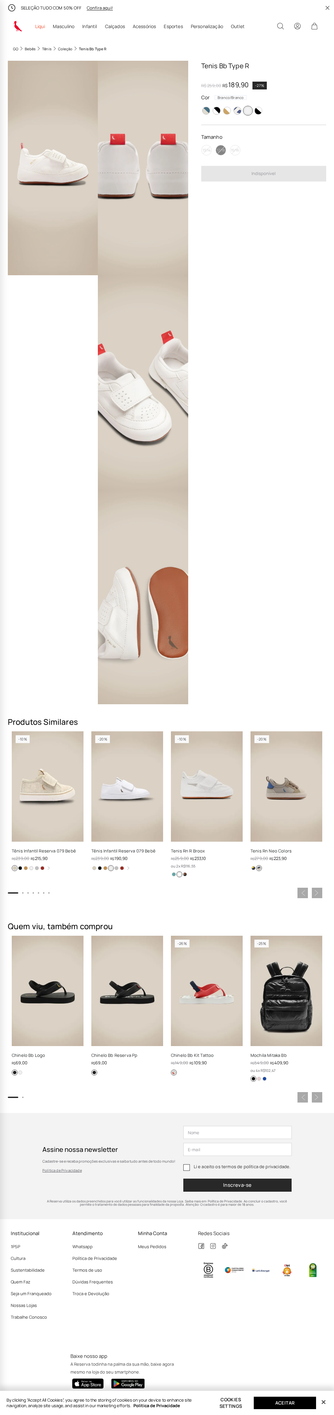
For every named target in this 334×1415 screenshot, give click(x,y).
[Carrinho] (314, 26)
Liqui (40, 26)
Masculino (63, 26)
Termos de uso (87, 1270)
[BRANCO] (179, 874)
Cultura (18, 1258)
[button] (53, 168)
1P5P (15, 1246)
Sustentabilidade (28, 1270)
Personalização (207, 26)
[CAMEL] (26, 868)
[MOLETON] (37, 868)
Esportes (173, 26)
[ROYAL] (237, 111)
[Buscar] (280, 26)
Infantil (89, 26)
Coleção (65, 48)
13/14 (206, 150)
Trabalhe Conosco (29, 1317)
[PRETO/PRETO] (15, 1072)
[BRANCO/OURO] (227, 111)
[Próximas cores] (49, 868)
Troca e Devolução (90, 1293)
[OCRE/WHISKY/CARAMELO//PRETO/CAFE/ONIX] (185, 874)
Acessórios (144, 26)
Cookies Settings (231, 1402)
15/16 (235, 150)
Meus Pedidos (152, 1246)
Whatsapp (82, 1246)
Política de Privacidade (62, 1170)
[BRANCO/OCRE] (31, 868)
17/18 (221, 150)
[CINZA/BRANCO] (206, 111)
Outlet (238, 26)
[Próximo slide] (317, 893)
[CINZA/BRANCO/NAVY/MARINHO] (174, 874)
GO (15, 48)
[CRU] (15, 868)
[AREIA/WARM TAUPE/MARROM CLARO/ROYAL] (259, 868)
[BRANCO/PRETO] (258, 111)
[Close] (323, 1402)
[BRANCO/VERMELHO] (174, 1072)
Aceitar (285, 1403)
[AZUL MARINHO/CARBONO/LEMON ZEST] (253, 868)
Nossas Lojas (24, 1305)
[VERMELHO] (42, 868)
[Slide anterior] (302, 893)
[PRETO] (216, 111)
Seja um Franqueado (31, 1293)
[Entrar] (297, 26)
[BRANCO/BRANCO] (248, 111)
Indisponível (263, 173)
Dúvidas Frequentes (92, 1282)
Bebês (30, 48)
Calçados (115, 26)
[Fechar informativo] (327, 8)
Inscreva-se (237, 1185)
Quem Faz (20, 1282)
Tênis (47, 48)
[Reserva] (17, 26)
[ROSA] (259, 1079)
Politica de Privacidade (156, 1405)
